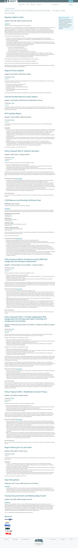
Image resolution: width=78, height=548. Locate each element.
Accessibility (62, 539)
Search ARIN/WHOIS (25, 539)
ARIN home (7, 539)
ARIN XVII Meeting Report (10, 8)
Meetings (33, 4)
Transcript (7, 24)
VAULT (13, 1)
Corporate (38, 4)
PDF (13, 77)
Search (71, 4)
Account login (15, 539)
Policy (27, 4)
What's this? (22, 4)
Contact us (71, 539)
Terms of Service (53, 539)
